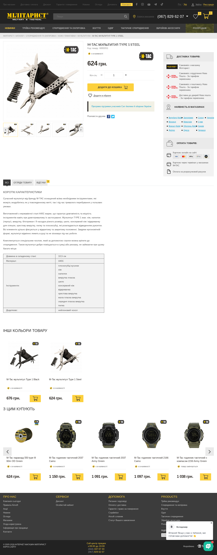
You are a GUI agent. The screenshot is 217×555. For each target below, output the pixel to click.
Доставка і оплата (29, 4)
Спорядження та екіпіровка (68, 28)
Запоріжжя (188, 118)
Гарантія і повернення (66, 4)
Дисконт (47, 4)
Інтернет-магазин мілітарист (30, 544)
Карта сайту (9, 547)
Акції (5, 509)
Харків (201, 126)
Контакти (126, 4)
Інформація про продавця (15, 528)
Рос (179, 4)
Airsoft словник (115, 516)
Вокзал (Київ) (174, 126)
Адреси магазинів (145, 16)
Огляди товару (23, 182)
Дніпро (172, 130)
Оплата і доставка (117, 505)
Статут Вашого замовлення (121, 520)
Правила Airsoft (10, 505)
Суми (200, 122)
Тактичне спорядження (135, 28)
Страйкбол (113, 512)
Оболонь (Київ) (190, 126)
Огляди (98, 4)
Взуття (97, 28)
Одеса (186, 130)
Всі (7, 182)
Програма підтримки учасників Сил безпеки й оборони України (121, 106)
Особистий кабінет (65, 505)
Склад (201, 118)
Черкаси (202, 130)
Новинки (10, 28)
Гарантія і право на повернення (123, 509)
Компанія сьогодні (12, 501)
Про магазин (9, 4)
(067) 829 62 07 (171, 16)
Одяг (110, 28)
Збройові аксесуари (168, 28)
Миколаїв (187, 122)
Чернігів (210, 118)
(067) (96, 552)
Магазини (7, 520)
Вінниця (172, 122)
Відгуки (42, 182)
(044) (96, 549)
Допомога (112, 4)
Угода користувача (12, 524)
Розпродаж (200, 28)
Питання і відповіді (117, 501)
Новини (86, 4)
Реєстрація (208, 4)
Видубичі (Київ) (175, 118)
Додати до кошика (110, 87)
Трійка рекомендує (33, 28)
